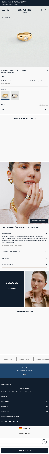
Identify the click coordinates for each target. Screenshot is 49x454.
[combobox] (24, 109)
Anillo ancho (24, 359)
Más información (7, 83)
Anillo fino (8, 359)
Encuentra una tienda (10, 416)
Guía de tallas (43, 105)
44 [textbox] (3, 109)
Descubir (12, 288)
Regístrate (24, 388)
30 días (24, 369)
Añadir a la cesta (25, 450)
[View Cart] (46, 10)
